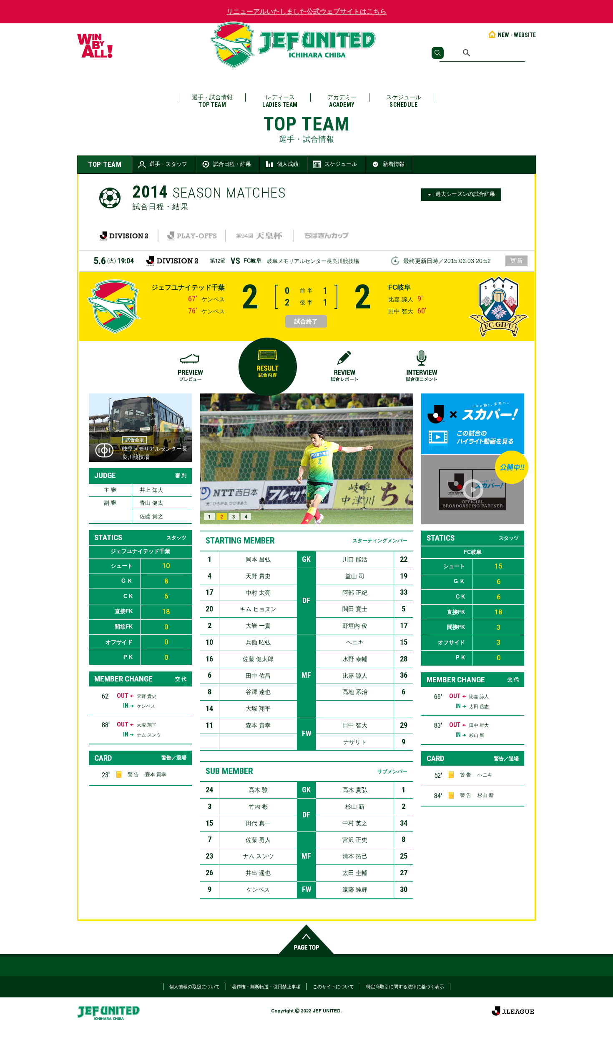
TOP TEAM (104, 164)
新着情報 (393, 164)
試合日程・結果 (232, 164)
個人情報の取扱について (194, 986)
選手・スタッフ (168, 164)
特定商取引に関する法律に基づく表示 (405, 986)
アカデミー (342, 101)
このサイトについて (333, 986)
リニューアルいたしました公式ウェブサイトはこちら (306, 11)
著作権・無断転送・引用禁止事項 (266, 986)
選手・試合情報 (212, 101)
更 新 (516, 261)
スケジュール (403, 101)
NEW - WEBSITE (517, 35)
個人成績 (288, 164)
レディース (280, 101)
